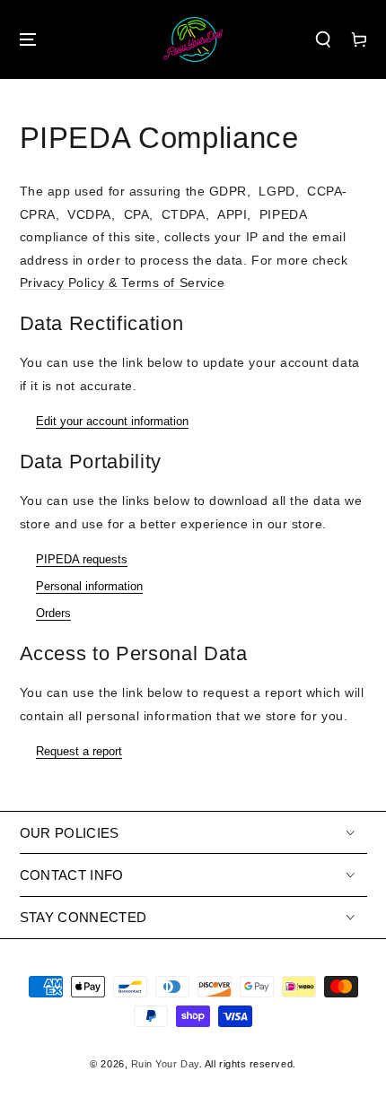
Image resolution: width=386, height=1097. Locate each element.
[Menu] (28, 40)
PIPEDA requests (81, 559)
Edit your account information (112, 421)
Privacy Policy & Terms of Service (122, 283)
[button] (323, 40)
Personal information (89, 586)
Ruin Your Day (165, 1063)
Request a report (79, 751)
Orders (53, 613)
